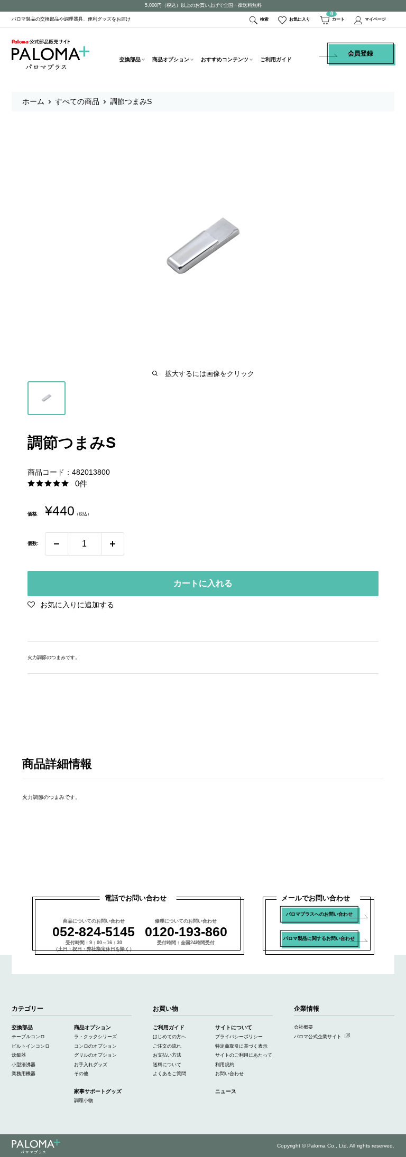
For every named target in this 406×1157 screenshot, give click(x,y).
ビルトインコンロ (31, 1046)
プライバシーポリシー (239, 1036)
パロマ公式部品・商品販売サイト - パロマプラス (51, 54)
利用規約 (224, 1064)
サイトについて (233, 1027)
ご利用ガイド (276, 59)
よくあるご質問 (169, 1073)
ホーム (33, 101)
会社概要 (303, 1027)
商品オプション (170, 59)
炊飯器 (19, 1055)
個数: (33, 543)
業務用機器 (23, 1073)
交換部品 (130, 59)
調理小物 (83, 1100)
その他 (81, 1073)
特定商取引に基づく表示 (241, 1046)
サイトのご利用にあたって (243, 1055)
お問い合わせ (229, 1073)
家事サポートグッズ (98, 1091)
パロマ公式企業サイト (318, 1036)
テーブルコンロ (28, 1036)
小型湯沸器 (23, 1064)
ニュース (225, 1091)
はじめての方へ (169, 1036)
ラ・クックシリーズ (95, 1036)
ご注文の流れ (167, 1046)
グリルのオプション (95, 1055)
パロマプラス (36, 1147)
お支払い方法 (167, 1055)
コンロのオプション (95, 1046)
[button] (70, 604)
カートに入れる (203, 583)
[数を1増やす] (113, 544)
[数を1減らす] (56, 544)
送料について (167, 1064)
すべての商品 (77, 101)
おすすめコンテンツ (224, 59)
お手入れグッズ (90, 1064)
